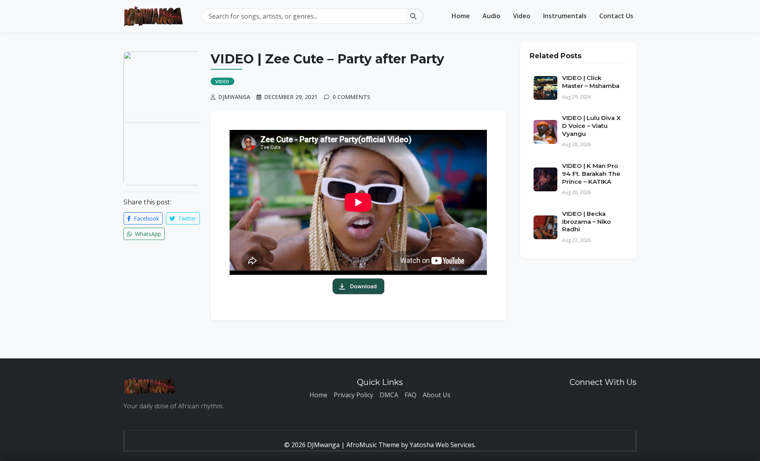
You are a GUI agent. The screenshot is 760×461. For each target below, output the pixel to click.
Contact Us (616, 15)
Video (521, 15)
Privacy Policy (353, 395)
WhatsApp (147, 234)
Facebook (145, 218)
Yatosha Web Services (442, 444)
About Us (436, 395)
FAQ (410, 395)
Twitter (186, 218)
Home (461, 15)
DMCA (389, 395)
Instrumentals (565, 15)
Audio (491, 15)
